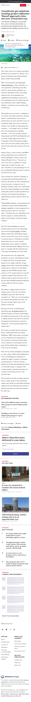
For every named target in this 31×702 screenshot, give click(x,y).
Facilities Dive (18, 660)
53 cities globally (14, 231)
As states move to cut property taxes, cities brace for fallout (16, 555)
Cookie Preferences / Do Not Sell (11, 696)
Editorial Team (5, 642)
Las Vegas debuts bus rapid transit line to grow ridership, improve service (16, 535)
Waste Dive (17, 665)
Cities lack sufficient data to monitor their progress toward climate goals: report (14, 404)
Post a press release (13, 616)
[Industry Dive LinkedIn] (2, 629)
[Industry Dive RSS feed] (14, 629)
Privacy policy (5, 694)
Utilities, (25, 427)
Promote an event (19, 651)
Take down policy (24, 694)
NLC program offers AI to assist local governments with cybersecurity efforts (17, 564)
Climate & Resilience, (15, 427)
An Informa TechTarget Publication (15, 1)
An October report (17, 311)
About (3, 639)
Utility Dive (17, 662)
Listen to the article (11, 67)
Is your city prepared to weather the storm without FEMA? (13, 487)
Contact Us (4, 644)
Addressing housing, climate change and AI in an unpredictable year (14, 517)
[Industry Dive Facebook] (6, 629)
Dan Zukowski (6, 408)
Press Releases (5, 654)
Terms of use (14, 694)
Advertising (17, 641)
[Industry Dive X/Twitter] (10, 629)
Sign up (23, 5)
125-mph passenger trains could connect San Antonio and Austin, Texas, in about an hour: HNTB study (16, 545)
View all (4, 616)
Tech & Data (5, 429)
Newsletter (4, 647)
